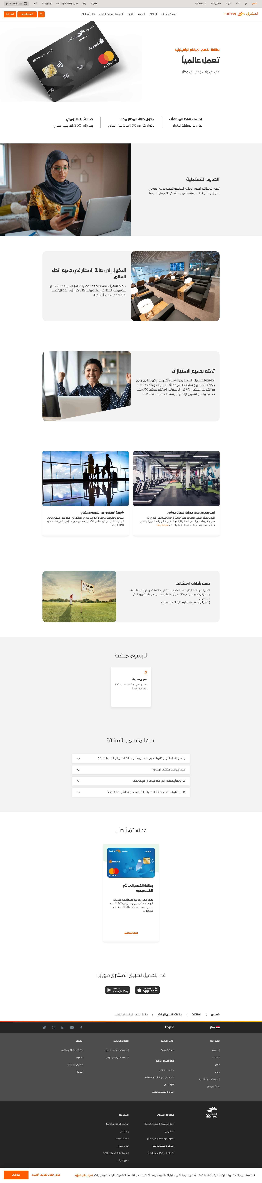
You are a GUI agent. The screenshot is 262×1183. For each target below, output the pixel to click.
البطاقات (153, 14)
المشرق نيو (169, 1131)
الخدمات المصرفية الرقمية (111, 14)
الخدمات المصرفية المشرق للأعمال (160, 1139)
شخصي (254, 4)
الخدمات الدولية (200, 4)
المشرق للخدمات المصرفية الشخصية (159, 1124)
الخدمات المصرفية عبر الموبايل (117, 1050)
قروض (217, 1065)
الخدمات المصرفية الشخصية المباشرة (159, 1077)
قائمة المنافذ (162, 525)
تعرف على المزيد (83, 1175)
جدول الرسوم (123, 1146)
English (94, 4)
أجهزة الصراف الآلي (166, 1070)
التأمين (131, 14)
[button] (45, 1175)
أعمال (238, 4)
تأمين (217, 1072)
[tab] (170, 14)
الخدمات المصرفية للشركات (163, 1146)
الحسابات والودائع (170, 14)
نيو (246, 4)
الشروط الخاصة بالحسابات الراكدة (116, 1153)
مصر (84, 3)
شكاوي (79, 1057)
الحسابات (216, 1050)
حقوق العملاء (123, 1160)
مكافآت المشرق (213, 1086)
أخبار (35, 4)
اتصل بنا (80, 1072)
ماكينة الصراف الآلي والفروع (72, 1050)
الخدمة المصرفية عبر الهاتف (163, 1092)
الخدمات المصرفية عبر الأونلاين (117, 1057)
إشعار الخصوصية (122, 1139)
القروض (141, 14)
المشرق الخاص (216, 4)
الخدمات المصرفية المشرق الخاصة (161, 1153)
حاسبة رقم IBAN (167, 1050)
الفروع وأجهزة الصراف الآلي (67, 4)
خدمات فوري (169, 1085)
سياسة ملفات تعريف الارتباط (117, 1124)
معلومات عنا (46, 4)
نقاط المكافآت (88, 14)
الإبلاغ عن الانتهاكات (75, 1065)
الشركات (229, 4)
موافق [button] (16, 1175)
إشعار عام (124, 1131)
